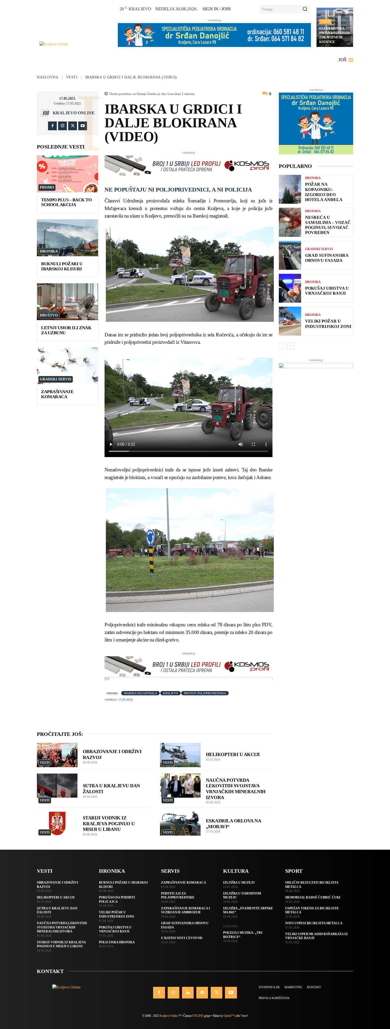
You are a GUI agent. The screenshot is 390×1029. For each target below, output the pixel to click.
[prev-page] (282, 345)
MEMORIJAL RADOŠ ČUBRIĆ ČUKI (312, 897)
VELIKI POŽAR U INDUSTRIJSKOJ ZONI (328, 323)
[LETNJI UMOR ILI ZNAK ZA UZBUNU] (67, 301)
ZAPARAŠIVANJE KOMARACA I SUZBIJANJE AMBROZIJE (185, 910)
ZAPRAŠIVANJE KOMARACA (57, 394)
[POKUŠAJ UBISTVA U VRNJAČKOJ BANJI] (290, 288)
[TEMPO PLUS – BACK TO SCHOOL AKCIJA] (67, 173)
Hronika (49, 251)
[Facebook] (52, 125)
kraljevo (170, 693)
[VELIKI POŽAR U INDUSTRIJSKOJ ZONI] (290, 321)
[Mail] (202, 992)
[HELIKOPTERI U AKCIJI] (180, 755)
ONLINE (197, 1016)
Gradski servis (55, 379)
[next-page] (290, 345)
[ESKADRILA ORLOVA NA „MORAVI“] (180, 823)
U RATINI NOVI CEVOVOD (181, 938)
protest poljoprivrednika (205, 693)
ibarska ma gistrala (140, 693)
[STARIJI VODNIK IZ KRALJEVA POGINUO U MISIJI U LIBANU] (57, 823)
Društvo (49, 315)
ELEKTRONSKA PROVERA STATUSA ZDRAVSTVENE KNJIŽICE (334, 35)
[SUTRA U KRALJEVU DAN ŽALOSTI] (57, 786)
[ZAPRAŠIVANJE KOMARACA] (67, 365)
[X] (72, 125)
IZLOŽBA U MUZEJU (239, 882)
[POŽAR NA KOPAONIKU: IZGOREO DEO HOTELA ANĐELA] (290, 189)
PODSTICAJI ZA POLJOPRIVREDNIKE (177, 896)
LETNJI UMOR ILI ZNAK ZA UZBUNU (66, 330)
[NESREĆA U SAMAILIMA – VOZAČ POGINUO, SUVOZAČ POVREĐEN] (290, 222)
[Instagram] (62, 125)
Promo (47, 187)
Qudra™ (229, 1016)
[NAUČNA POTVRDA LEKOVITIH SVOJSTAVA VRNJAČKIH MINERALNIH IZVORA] (180, 786)
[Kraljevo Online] (76, 44)
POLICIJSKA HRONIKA (117, 942)
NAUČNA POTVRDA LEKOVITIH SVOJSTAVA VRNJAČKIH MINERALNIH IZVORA (62, 927)
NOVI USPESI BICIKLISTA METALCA (314, 923)
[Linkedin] (188, 992)
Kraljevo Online (74, 113)
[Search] (305, 9)
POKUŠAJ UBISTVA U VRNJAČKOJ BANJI (327, 291)
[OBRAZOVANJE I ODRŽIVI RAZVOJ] (57, 755)
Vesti (325, 21)
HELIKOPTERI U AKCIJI (233, 754)
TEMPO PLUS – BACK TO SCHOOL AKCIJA (66, 202)
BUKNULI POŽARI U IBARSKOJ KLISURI (61, 266)
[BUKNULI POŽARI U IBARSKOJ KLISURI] (67, 237)
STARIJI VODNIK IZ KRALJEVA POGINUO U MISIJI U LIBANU (109, 823)
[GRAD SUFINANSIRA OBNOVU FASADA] (290, 255)
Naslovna (47, 77)
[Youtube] (82, 125)
